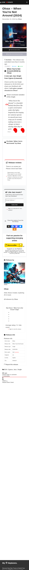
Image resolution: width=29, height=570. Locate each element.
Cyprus (14, 357)
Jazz (13, 352)
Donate (10, 2)
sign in (12, 174)
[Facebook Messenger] (20, 226)
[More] (14, 229)
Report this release (11, 364)
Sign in (10, 329)
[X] (9, 226)
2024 (5, 369)
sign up (14, 175)
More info (17, 253)
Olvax (16, 299)
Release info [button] (8, 338)
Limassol (14, 360)
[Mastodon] (16, 226)
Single (19, 369)
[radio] (16, 312)
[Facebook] (13, 226)
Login (3, 2)
